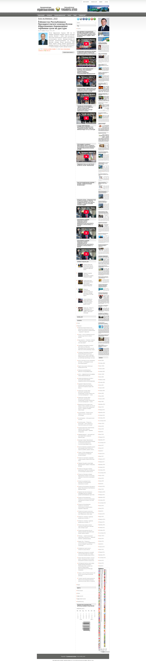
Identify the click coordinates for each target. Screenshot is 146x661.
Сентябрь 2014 (102, 533)
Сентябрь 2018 (102, 420)
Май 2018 (101, 431)
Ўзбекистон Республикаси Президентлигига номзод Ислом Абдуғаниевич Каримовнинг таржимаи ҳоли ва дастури (55, 25)
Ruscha (79, 28)
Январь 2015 (102, 522)
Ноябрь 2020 (102, 390)
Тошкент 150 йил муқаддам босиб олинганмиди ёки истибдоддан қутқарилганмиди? (85, 454)
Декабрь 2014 (102, 524)
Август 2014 (101, 535)
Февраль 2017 (102, 459)
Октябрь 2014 (102, 530)
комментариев (81, 598)
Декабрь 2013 (102, 554)
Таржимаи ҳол (41, 50)
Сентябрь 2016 (102, 472)
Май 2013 (101, 565)
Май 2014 (101, 544)
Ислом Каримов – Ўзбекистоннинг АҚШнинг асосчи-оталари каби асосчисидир (85, 414)
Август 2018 (101, 423)
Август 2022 (101, 374)
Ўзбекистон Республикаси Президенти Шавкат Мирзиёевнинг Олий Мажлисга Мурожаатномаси (86, 488)
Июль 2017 (101, 445)
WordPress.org (80, 601)
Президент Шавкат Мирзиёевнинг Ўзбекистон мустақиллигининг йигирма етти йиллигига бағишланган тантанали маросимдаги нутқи (86, 442)
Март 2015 (101, 516)
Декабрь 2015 (102, 497)
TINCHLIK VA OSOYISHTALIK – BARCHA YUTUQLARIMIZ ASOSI (85, 370)
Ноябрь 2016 (102, 467)
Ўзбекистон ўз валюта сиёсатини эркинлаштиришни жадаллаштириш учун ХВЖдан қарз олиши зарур (86, 513)
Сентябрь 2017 (102, 442)
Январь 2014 (102, 552)
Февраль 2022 (102, 379)
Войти (78, 593)
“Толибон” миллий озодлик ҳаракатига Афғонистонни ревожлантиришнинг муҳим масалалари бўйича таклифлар (86, 580)
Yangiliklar (82, 15)
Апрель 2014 (102, 546)
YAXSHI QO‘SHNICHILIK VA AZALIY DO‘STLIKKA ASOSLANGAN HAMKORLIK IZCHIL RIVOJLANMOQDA (86, 380)
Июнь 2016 (101, 481)
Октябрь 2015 (102, 500)
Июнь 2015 (101, 508)
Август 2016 (101, 475)
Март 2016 (101, 489)
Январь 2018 (102, 437)
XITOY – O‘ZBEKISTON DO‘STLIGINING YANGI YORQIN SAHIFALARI (86, 375)
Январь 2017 (102, 461)
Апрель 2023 (102, 368)
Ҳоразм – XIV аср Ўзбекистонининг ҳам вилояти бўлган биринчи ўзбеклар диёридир (86, 574)
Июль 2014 (101, 538)
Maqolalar (94, 1)
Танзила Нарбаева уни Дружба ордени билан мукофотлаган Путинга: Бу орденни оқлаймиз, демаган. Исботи (86, 448)
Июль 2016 (101, 478)
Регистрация (80, 590)
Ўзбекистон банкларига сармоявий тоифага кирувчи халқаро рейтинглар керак (86, 459)
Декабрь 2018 (102, 412)
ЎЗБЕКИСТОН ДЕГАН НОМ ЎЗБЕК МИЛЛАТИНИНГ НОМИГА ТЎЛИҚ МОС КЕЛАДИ (86, 465)
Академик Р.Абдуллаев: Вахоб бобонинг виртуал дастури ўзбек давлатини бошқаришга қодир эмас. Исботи (86, 386)
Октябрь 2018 (102, 418)
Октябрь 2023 (102, 363)
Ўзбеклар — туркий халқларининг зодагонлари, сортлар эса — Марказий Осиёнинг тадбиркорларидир (86, 537)
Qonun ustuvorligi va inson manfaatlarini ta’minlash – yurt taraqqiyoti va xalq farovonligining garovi (86, 362)
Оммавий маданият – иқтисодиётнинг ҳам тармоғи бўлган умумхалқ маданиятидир (86, 436)
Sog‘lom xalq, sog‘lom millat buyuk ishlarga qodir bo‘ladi (85, 366)
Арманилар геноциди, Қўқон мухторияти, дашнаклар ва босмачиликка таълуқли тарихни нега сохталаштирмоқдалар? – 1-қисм (86, 392)
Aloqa (106, 1)
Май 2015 (101, 511)
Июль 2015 (101, 505)
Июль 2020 (101, 393)
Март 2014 (101, 549)
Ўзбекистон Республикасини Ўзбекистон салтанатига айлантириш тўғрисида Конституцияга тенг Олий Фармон (86, 499)
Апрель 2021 (102, 387)
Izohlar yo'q (48, 50)
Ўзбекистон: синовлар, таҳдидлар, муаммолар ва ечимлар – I (85, 517)
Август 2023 (101, 365)
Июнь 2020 (101, 396)
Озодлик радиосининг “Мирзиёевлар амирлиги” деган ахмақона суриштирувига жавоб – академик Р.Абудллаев (86, 429)
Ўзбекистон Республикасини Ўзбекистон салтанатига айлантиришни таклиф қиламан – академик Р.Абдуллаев (85, 506)
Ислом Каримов (67, 48)
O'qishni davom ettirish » (68, 52)
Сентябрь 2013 (102, 557)
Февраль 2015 (102, 519)
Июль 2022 (101, 376)
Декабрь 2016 (102, 464)
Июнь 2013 (101, 563)
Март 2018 (101, 434)
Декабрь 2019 (102, 404)
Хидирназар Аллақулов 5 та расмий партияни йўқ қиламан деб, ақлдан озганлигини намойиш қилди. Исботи (86, 554)
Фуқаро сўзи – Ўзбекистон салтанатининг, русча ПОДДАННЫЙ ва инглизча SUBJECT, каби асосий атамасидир (86, 543)
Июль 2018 (101, 426)
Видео (100, 1)
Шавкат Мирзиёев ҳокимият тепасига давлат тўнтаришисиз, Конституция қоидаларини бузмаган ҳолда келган (86, 559)
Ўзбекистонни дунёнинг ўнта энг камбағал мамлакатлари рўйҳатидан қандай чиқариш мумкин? (86, 532)
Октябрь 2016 (102, 470)
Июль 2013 (101, 560)
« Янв (80, 619)
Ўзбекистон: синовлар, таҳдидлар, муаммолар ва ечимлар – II (85, 521)
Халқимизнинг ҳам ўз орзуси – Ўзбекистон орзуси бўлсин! (84, 548)
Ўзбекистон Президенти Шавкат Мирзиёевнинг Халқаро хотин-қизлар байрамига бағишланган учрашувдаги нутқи (86, 476)
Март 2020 (101, 401)
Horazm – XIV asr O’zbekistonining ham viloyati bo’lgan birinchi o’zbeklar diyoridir (86, 336)
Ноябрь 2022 (102, 371)
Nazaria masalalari (60, 15)
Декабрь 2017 (102, 439)
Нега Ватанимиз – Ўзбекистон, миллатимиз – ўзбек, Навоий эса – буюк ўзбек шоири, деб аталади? (85, 423)
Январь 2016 (102, 494)
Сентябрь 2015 (102, 502)
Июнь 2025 (101, 360)
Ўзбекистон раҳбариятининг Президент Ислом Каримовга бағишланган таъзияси (84, 482)
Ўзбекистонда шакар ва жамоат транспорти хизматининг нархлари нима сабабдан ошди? (85, 526)
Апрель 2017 (102, 453)
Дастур (62, 48)
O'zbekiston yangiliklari (47, 48)
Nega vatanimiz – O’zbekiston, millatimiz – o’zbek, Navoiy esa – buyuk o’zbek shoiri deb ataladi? (86, 341)
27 (89, 618)
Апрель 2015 (102, 513)
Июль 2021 (101, 385)
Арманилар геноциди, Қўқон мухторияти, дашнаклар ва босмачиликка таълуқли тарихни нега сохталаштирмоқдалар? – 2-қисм (86, 399)
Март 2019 (101, 407)
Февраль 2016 (102, 491)
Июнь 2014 (101, 541)
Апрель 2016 (102, 486)
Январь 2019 (102, 409)
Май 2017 (101, 450)
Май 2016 (101, 483)
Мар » (92, 619)
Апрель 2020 (102, 398)
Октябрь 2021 (102, 382)
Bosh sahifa (86, 1)
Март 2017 (101, 456)
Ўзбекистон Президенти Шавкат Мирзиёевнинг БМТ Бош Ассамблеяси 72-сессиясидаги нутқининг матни (86, 470)
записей (80, 596)
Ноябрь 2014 (102, 527)
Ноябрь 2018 (102, 415)
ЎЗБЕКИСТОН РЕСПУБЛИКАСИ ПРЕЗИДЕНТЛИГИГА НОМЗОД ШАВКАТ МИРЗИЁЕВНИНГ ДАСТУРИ (86, 493)
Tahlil (69, 15)
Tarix (75, 15)
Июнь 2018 (101, 428)
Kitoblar (49, 15)
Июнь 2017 (101, 448)
